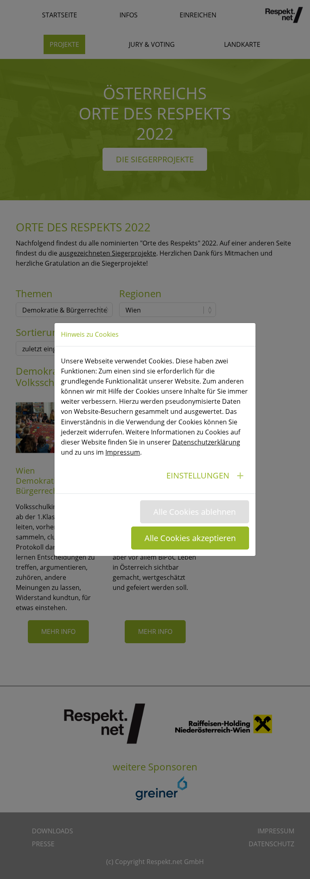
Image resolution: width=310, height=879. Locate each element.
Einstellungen (197, 475)
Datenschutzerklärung (206, 442)
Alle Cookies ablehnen (194, 511)
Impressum (122, 452)
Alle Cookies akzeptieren (190, 538)
